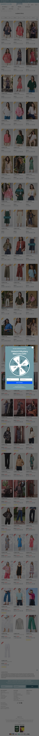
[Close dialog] (32, 347)
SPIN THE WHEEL (19, 382)
